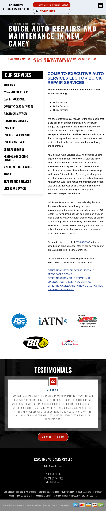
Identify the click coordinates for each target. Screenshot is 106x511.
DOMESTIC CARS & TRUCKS (49, 61)
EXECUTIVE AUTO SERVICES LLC (24, 58)
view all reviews (53, 436)
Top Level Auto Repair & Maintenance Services (69, 58)
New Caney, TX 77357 (46, 23)
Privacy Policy (64, 505)
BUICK (68, 61)
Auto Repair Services (53, 466)
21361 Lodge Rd (29, 23)
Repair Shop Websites (25, 505)
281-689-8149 (47, 11)
